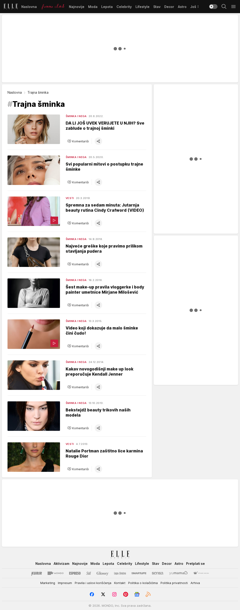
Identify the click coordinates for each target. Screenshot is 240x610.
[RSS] (148, 594)
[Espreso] (75, 573)
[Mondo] (56, 573)
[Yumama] (178, 573)
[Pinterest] (125, 594)
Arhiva (195, 583)
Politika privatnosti (174, 583)
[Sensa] (157, 573)
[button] (78, 141)
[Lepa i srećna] (120, 573)
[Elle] (11, 6)
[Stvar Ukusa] (201, 573)
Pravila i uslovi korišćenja (93, 583)
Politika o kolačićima (143, 583)
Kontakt (119, 583)
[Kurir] (36, 573)
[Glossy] (103, 573)
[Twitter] (103, 594)
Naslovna (15, 92)
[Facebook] (92, 594)
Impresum (65, 583)
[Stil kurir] (88, 573)
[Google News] (137, 594)
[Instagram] (114, 594)
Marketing (47, 583)
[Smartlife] (138, 573)
